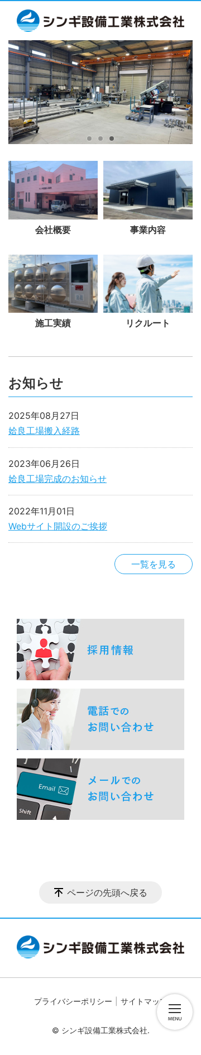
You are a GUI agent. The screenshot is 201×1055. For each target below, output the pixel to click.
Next (176, 92)
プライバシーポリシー (73, 1001)
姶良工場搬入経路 (44, 430)
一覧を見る (153, 564)
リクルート (148, 322)
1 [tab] (89, 138)
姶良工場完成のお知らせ (57, 478)
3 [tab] (111, 138)
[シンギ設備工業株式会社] (100, 21)
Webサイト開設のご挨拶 (57, 526)
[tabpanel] (100, 92)
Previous (25, 92)
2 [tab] (100, 138)
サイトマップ (144, 1001)
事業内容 (148, 229)
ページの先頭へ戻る (107, 892)
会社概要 (53, 229)
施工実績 (53, 322)
